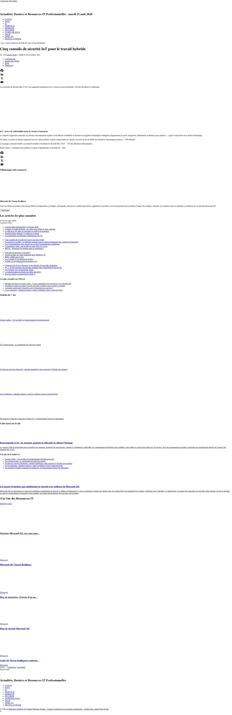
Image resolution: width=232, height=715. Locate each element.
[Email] (116, 82)
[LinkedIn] (116, 74)
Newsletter (28, 709)
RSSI (7, 63)
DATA (7, 21)
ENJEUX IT (10, 26)
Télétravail (9, 65)
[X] (116, 78)
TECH (7, 34)
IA (6, 24)
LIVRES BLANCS (12, 32)
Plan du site (104, 709)
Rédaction (12, 709)
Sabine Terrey (12, 55)
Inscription (21, 667)
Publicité (20, 709)
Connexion (11, 667)
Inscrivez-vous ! (6, 504)
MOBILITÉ (9, 28)
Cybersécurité (10, 59)
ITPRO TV (9, 37)
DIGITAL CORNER (13, 39)
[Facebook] (116, 70)
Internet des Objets (12, 61)
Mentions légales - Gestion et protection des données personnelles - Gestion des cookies (66, 709)
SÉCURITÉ (9, 30)
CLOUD (8, 19)
